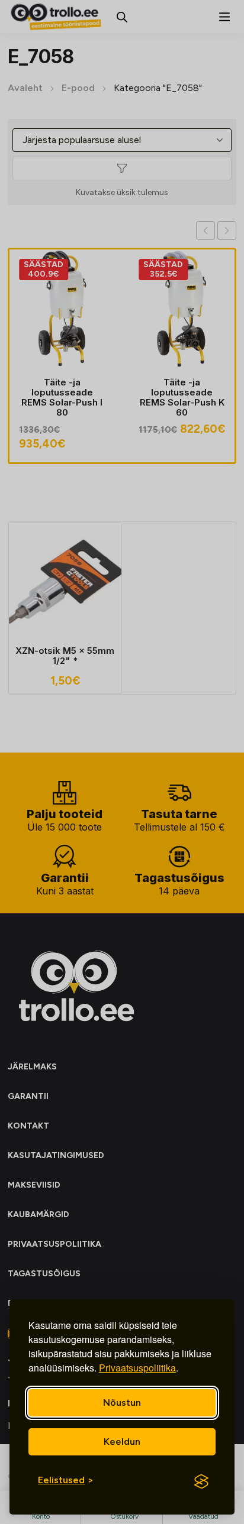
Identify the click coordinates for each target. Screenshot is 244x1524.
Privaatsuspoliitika (137, 1367)
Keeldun (122, 1441)
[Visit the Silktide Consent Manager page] (201, 1481)
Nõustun (122, 1402)
